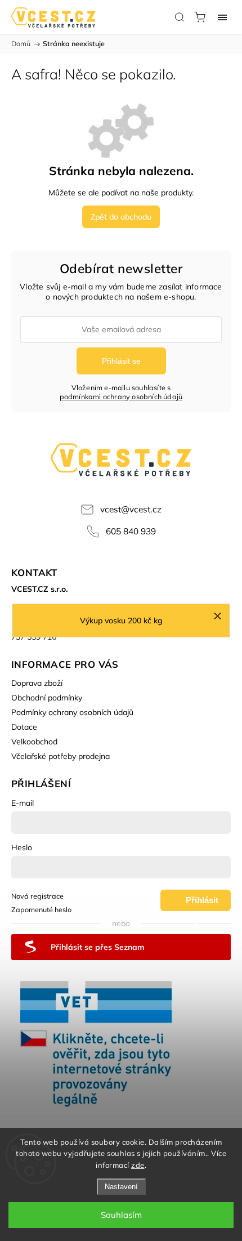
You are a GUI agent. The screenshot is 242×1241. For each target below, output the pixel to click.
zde (138, 1164)
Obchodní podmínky (46, 698)
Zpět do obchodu (121, 217)
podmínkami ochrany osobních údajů (121, 396)
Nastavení (121, 1186)
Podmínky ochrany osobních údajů (72, 712)
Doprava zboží (36, 683)
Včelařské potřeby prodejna (60, 756)
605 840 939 (131, 531)
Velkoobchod (34, 741)
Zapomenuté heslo (41, 909)
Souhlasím (121, 1214)
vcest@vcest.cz (131, 509)
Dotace (24, 727)
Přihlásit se (121, 360)
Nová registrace (37, 895)
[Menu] (222, 17)
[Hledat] (179, 16)
